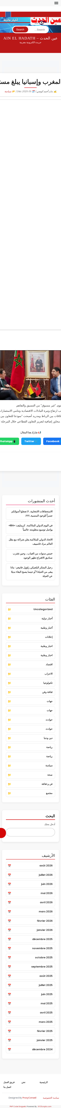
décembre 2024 (42, 1049)
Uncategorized (43, 609)
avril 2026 (46, 902)
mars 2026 (46, 911)
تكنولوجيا (48, 683)
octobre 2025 (44, 957)
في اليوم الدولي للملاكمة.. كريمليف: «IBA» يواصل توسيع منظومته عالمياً (31, 527)
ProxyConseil (29, 1097)
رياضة (49, 747)
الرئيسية (44, 1082)
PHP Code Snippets (18, 1106)
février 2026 (45, 921)
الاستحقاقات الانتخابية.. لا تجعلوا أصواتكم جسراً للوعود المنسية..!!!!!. (32, 513)
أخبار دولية (47, 618)
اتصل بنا (7, 1087)
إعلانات (49, 637)
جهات (50, 701)
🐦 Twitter (31, 441)
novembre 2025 (42, 948)
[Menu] (56, 3)
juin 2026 (47, 884)
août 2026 (46, 865)
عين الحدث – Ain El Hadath (30, 38)
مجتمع (49, 793)
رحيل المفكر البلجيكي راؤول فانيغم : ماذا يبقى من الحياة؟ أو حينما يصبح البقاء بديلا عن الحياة (31, 572)
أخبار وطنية (47, 628)
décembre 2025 (42, 939)
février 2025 (45, 1031)
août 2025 (46, 976)
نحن (23, 1082)
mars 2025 (46, 1022)
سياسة (8, 91)
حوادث (49, 719)
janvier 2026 (45, 930)
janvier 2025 (45, 1040)
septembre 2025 (42, 966)
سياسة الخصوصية (51, 1097)
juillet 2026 (46, 875)
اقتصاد (49, 664)
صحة (50, 775)
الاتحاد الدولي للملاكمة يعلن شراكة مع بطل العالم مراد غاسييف (31, 542)
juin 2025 (47, 994)
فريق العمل (9, 1082)
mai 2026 (47, 893)
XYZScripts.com (44, 1106)
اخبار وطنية (47, 646)
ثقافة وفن (47, 692)
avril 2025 (46, 1012)
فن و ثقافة (47, 784)
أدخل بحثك (49, 824)
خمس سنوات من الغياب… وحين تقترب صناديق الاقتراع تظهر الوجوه (33, 556)
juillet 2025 (46, 985)
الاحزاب (49, 673)
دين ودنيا (48, 738)
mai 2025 (47, 1003)
